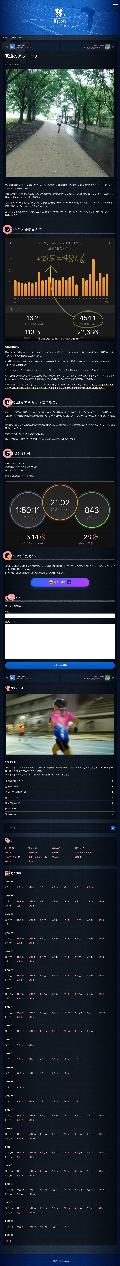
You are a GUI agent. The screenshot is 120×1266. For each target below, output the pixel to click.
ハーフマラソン (82, 852)
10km (54, 852)
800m (54, 848)
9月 (42, 901)
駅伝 (54, 857)
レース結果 (13, 786)
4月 (54, 887)
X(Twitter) (12, 809)
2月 (77, 887)
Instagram (12, 814)
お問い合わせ (14, 803)
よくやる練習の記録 (17, 792)
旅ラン (31, 848)
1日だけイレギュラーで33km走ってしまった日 (26, 370)
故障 (77, 857)
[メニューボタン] (115, 4)
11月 (19, 901)
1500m (78, 848)
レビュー (9, 861)
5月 (42, 887)
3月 (65, 887)
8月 (7, 887)
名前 (7, 611)
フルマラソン (11, 857)
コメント (10, 622)
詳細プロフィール (16, 781)
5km (7, 852)
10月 (30, 901)
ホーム (7, 38)
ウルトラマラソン (36, 857)
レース (8, 848)
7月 (19, 887)
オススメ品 (13, 797)
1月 (89, 887)
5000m (31, 852)
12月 (7, 901)
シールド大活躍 (26, 476)
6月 (30, 887)
